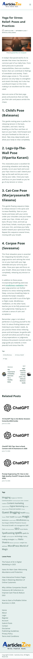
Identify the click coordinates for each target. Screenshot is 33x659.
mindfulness (10, 285)
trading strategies (8, 539)
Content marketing (15, 503)
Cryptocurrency (5, 506)
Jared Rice (15, 53)
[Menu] (30, 4)
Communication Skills (18, 500)
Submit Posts (7, 623)
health (23, 512)
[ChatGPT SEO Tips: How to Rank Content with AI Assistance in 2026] (16, 435)
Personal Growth (8, 525)
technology (19, 536)
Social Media (24, 529)
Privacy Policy (7, 634)
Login (4, 615)
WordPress (13, 545)
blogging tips (14, 498)
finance (7, 509)
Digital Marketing (17, 506)
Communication (7, 500)
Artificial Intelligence (9, 32)
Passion (24, 523)
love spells (18, 517)
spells (18, 533)
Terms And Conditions (10, 636)
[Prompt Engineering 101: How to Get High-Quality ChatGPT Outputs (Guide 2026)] (16, 463)
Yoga (5, 359)
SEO (17, 528)
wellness (4, 546)
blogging (6, 497)
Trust (16, 539)
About (4, 613)
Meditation (5, 520)
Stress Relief (19, 355)
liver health (10, 517)
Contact (5, 626)
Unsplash (23, 53)
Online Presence (15, 523)
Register (5, 618)
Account (5, 620)
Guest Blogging (11, 512)
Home (4, 610)
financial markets (15, 509)
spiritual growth (10, 536)
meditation (19, 285)
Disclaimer (6, 628)
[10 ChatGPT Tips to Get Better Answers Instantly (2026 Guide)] (16, 408)
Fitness (23, 509)
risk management (19, 525)
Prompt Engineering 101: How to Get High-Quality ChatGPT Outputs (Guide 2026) (16, 476)
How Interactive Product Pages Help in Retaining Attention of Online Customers (14, 580)
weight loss (23, 542)
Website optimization (15, 542)
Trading (25, 536)
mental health (12, 520)
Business (20, 498)
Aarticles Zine (18, 655)
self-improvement (10, 529)
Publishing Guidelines (10, 631)
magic (25, 516)
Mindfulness (7, 355)
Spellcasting (8, 532)
